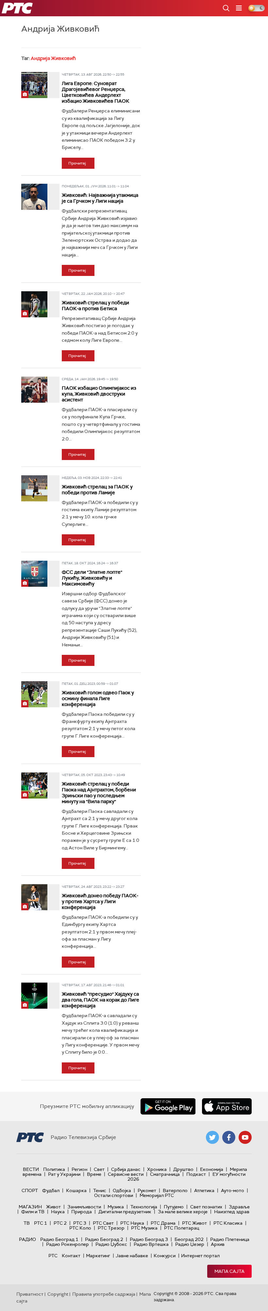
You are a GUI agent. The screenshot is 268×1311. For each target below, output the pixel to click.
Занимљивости (84, 1207)
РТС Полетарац (181, 1228)
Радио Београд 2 (104, 1239)
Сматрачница (165, 1174)
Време (94, 1174)
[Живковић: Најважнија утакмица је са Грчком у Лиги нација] (34, 197)
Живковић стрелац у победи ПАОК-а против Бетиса (95, 305)
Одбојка (122, 1190)
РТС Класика (228, 1223)
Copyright (57, 1294)
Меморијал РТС (157, 1195)
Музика (116, 1207)
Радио (27, 1239)
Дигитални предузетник (124, 1212)
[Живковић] (34, 996)
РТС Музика (144, 1228)
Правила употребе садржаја (103, 1294)
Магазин (30, 1207)
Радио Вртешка (151, 1244)
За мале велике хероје (183, 1212)
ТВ (27, 1223)
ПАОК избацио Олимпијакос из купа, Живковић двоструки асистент (99, 394)
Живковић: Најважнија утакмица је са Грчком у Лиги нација (100, 198)
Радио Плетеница (229, 1239)
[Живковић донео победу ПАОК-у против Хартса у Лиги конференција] (34, 897)
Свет (99, 1169)
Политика (54, 1169)
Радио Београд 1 (59, 1239)
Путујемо (174, 1207)
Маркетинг (98, 1256)
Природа (81, 1212)
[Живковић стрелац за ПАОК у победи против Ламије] (34, 488)
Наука (58, 1212)
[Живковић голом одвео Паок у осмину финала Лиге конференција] (34, 694)
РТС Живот (194, 1223)
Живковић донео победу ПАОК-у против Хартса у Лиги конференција (100, 901)
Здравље (239, 1207)
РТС (53, 1256)
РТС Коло (80, 1228)
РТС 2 (60, 1223)
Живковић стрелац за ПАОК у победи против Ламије (97, 489)
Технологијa (143, 1207)
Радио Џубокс (111, 1244)
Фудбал (50, 1190)
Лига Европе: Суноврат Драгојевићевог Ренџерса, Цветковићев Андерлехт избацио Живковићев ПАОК (95, 92)
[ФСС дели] (34, 574)
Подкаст (196, 1174)
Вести (31, 1169)
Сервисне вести (125, 1174)
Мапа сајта (229, 1271)
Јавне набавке (132, 1256)
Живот (53, 1207)
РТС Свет (103, 1223)
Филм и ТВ (32, 1212)
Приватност (29, 1294)
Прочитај (77, 163)
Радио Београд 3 (149, 1239)
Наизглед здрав (231, 1212)
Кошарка (76, 1190)
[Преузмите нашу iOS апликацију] (227, 1106)
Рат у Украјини (64, 1174)
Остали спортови (113, 1195)
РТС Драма (163, 1223)
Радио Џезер (189, 1244)
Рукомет (147, 1190)
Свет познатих (206, 1207)
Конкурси (165, 1256)
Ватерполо (175, 1190)
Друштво (183, 1169)
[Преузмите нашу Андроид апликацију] (168, 1106)
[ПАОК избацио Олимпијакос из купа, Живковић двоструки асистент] (34, 390)
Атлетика (204, 1190)
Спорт (30, 1190)
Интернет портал (200, 1256)
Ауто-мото (232, 1190)
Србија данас (126, 1169)
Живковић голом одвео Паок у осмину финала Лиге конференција (98, 698)
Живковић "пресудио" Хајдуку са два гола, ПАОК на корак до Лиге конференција (100, 1000)
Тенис (99, 1190)
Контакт (71, 1256)
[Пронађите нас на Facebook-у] (228, 1137)
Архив (218, 1244)
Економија (211, 1169)
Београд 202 (189, 1239)
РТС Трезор (111, 1228)
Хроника (157, 1169)
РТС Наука (132, 1223)
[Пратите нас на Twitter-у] (212, 1137)
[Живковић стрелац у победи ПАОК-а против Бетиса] (34, 304)
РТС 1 (40, 1223)
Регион (79, 1169)
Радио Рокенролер (67, 1244)
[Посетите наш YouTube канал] (245, 1137)
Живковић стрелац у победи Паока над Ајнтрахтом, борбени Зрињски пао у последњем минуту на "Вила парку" (99, 793)
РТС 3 (79, 1223)
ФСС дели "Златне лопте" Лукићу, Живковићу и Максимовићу (92, 578)
